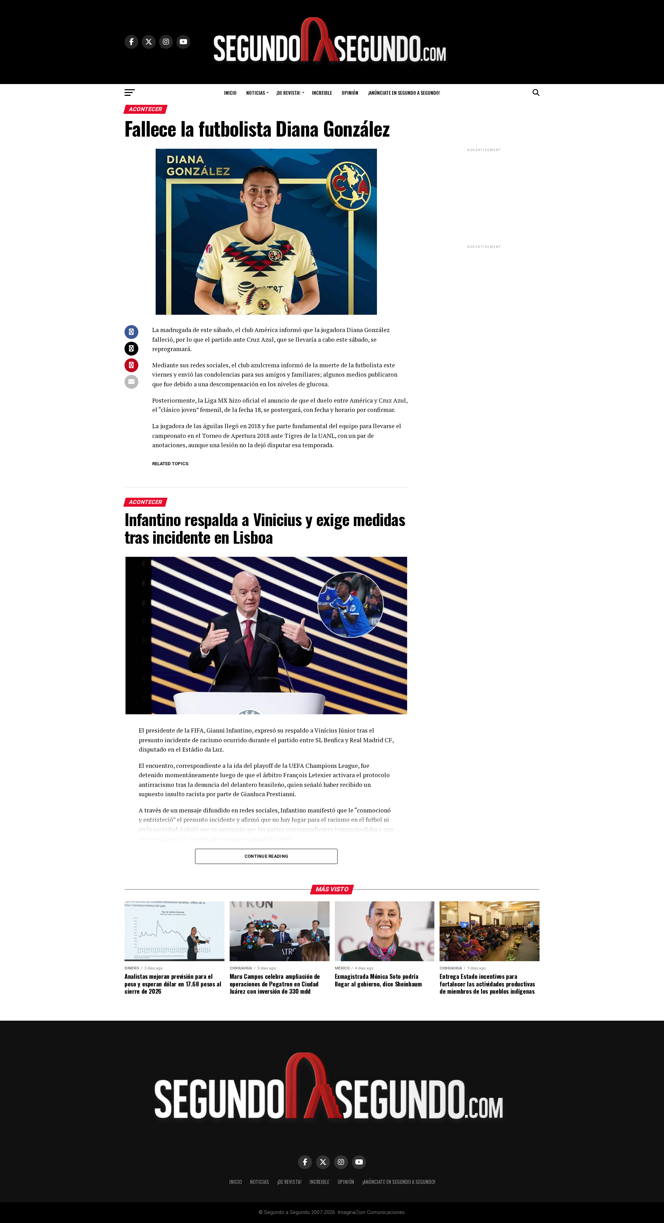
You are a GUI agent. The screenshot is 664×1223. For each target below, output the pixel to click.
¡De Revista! (288, 92)
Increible (322, 92)
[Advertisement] (484, 196)
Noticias (255, 92)
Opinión (350, 92)
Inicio (230, 92)
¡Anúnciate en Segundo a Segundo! (404, 92)
